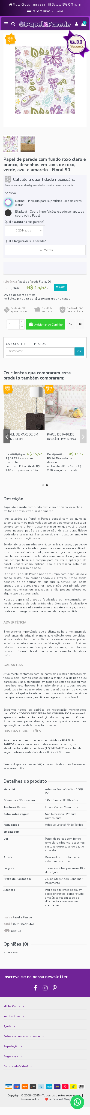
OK (79, 351)
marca (7, 918)
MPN (6, 931)
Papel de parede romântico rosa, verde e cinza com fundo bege (62, 441)
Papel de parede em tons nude (22, 437)
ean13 (7, 924)
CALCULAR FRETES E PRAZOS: (26, 344)
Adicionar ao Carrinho (48, 325)
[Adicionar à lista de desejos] (71, 324)
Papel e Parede (22, 917)
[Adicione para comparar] (80, 324)
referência (10, 282)
